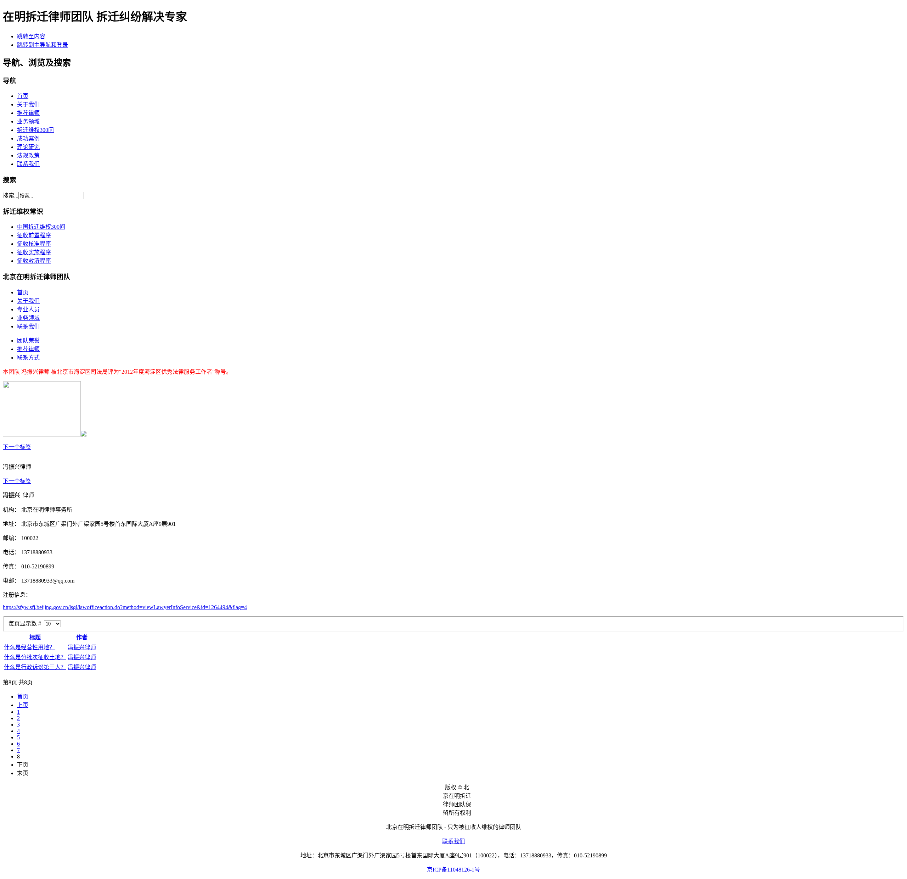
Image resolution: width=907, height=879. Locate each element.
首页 (22, 96)
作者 (82, 637)
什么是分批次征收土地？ (35, 657)
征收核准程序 (34, 244)
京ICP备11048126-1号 (453, 870)
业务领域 (28, 121)
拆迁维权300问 (35, 130)
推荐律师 (28, 113)
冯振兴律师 (82, 647)
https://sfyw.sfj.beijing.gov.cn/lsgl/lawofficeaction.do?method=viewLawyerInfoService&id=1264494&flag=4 (125, 607)
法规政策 (28, 155)
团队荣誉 (28, 341)
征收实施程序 (34, 252)
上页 (22, 705)
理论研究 (28, 147)
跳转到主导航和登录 (42, 45)
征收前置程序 (34, 235)
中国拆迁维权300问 (41, 227)
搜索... (10, 196)
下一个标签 (17, 447)
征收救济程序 (34, 261)
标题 (35, 637)
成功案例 (28, 138)
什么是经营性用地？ (29, 647)
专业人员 (28, 309)
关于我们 (28, 104)
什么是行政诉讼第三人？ (35, 667)
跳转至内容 (31, 36)
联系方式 (28, 358)
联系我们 (28, 164)
